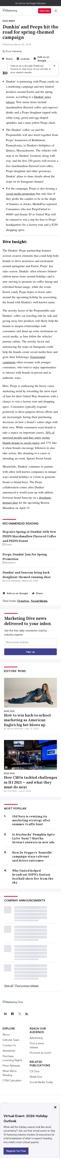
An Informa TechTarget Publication (30, 3)
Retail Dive (36, 1076)
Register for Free (16, 1150)
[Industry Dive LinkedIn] (5, 1014)
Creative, (23, 601)
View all (8, 985)
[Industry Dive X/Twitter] (19, 1014)
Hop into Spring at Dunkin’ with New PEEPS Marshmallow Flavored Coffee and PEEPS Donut (29, 536)
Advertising (36, 1038)
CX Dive (34, 1071)
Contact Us (9, 1045)
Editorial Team (11, 1040)
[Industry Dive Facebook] (12, 1014)
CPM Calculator (12, 1080)
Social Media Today (41, 1082)
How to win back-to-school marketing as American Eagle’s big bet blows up (27, 720)
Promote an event (40, 1052)
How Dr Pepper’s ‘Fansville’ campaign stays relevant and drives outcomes (32, 856)
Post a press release (27, 985)
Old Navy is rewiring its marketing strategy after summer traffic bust (31, 820)
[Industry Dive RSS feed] (26, 1014)
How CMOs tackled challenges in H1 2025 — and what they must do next (30, 782)
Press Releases (11, 1065)
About (6, 1034)
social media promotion (20, 194)
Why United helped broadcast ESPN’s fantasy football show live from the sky (32, 877)
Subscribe (44, 10)
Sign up (30, 651)
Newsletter (9, 1050)
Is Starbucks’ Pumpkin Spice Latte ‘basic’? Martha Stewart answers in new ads (33, 838)
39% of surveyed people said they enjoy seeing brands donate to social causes (28, 437)
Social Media (39, 601)
